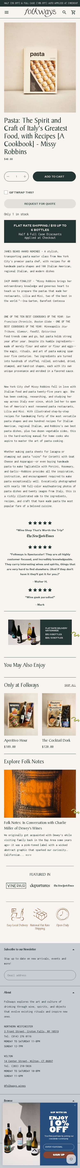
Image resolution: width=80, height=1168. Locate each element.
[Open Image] (40, 67)
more (28, 854)
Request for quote (40, 204)
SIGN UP (59, 1154)
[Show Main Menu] (6, 12)
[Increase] (25, 176)
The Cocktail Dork (56, 740)
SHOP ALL (70, 685)
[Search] (64, 12)
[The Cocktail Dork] (59, 714)
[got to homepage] (40, 12)
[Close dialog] (75, 1105)
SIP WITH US (58, 1112)
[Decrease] (8, 176)
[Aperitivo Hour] (21, 714)
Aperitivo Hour (15, 740)
